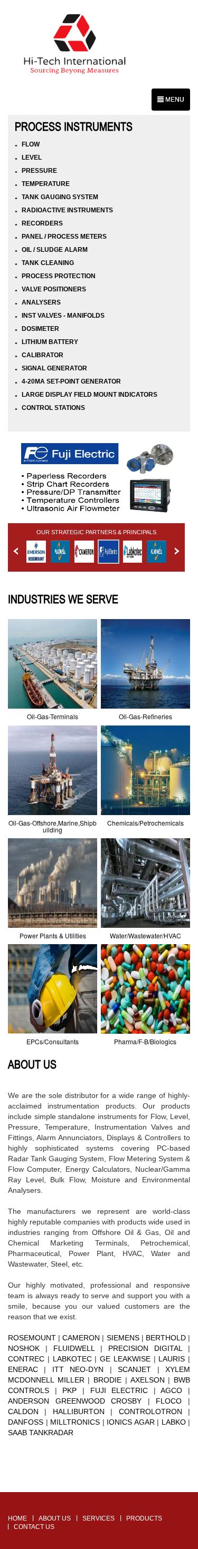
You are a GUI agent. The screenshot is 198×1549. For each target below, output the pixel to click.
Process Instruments (74, 126)
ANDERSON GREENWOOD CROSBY (75, 1401)
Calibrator (42, 355)
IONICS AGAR (131, 1422)
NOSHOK (24, 1348)
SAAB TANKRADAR (40, 1432)
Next (177, 551)
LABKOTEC (72, 1359)
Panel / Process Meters (64, 236)
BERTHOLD (166, 1338)
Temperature (46, 184)
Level (32, 157)
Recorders (42, 223)
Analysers (41, 302)
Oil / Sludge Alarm (55, 249)
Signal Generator (54, 368)
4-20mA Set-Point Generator (71, 381)
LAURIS (171, 1359)
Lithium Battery (50, 342)
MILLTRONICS (75, 1422)
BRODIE (107, 1380)
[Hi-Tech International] (74, 45)
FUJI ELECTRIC (119, 1390)
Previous (15, 551)
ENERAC (23, 1369)
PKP (69, 1390)
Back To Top (99, 1486)
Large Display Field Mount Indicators (89, 394)
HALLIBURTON (79, 1411)
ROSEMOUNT (32, 1338)
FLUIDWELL (74, 1348)
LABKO (172, 1422)
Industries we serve (63, 599)
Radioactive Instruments (67, 210)
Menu (174, 99)
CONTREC (26, 1359)
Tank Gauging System (60, 197)
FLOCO (169, 1401)
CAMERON (81, 1338)
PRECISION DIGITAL (145, 1348)
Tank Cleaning (48, 263)
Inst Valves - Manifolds (63, 315)
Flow (31, 144)
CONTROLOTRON (150, 1411)
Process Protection (59, 276)
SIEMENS (123, 1338)
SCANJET (134, 1369)
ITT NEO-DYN (77, 1369)
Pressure (39, 170)
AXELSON (147, 1380)
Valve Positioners (54, 289)
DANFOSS (25, 1422)
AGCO (171, 1390)
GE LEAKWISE (125, 1359)
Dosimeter (40, 328)
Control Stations (53, 407)
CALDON (23, 1411)
